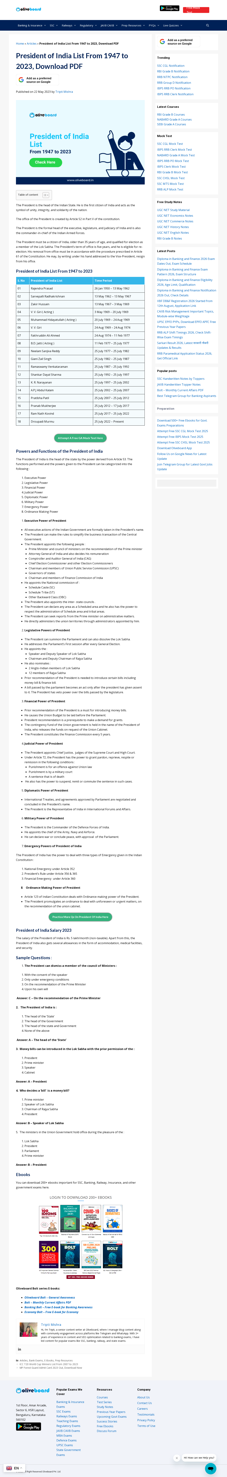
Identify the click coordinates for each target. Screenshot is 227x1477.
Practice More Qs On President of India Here (80, 916)
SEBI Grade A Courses (171, 124)
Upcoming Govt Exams (112, 1417)
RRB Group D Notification (174, 83)
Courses (102, 1397)
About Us (143, 1397)
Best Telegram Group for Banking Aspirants (186, 396)
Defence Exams (66, 1440)
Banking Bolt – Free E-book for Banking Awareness (58, 1307)
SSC (52, 25)
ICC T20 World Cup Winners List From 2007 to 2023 (49, 1364)
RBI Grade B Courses (171, 114)
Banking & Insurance (30, 25)
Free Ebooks (105, 1426)
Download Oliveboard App (174, 448)
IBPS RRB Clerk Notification (175, 94)
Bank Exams (36, 1360)
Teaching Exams (67, 1421)
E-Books (49, 1360)
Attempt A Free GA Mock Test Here (80, 438)
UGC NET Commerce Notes (175, 221)
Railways (67, 25)
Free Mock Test (193, 10)
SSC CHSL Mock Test (171, 178)
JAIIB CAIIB (107, 25)
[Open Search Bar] (207, 25)
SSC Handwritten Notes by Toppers (180, 379)
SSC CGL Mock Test (170, 144)
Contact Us (144, 1403)
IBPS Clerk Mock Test (171, 167)
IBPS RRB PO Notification (173, 88)
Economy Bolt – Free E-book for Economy (51, 1312)
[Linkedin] (19, 1349)
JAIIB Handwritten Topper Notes (179, 384)
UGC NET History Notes (173, 227)
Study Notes (105, 1407)
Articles (32, 43)
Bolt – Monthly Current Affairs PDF (47, 1302)
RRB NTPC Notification (172, 77)
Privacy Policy (146, 1420)
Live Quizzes (171, 25)
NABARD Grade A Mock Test (176, 155)
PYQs (152, 25)
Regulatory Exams (68, 1426)
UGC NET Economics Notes (175, 216)
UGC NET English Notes (173, 233)
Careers (142, 1409)
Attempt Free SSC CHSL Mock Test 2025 (183, 442)
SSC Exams (63, 1411)
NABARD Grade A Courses (174, 119)
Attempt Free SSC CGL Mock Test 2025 (182, 431)
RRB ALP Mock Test (170, 189)
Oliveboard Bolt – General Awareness (49, 1297)
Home (20, 43)
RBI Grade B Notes (169, 238)
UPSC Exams (64, 1445)
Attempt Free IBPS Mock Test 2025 (180, 437)
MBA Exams (64, 1436)
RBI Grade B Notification (173, 71)
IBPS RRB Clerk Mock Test (174, 150)
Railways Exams (66, 1416)
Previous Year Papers (111, 1412)
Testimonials (145, 1414)
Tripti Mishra (64, 92)
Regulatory (86, 25)
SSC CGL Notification (170, 66)
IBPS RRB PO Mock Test (173, 161)
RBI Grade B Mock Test (172, 172)
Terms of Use (146, 1426)
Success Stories (107, 1421)
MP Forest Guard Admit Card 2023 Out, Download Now (51, 1367)
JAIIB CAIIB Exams (68, 1431)
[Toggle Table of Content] (44, 195)
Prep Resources (131, 25)
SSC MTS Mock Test (170, 184)
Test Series (104, 1402)
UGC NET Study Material (173, 210)
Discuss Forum (106, 1431)
